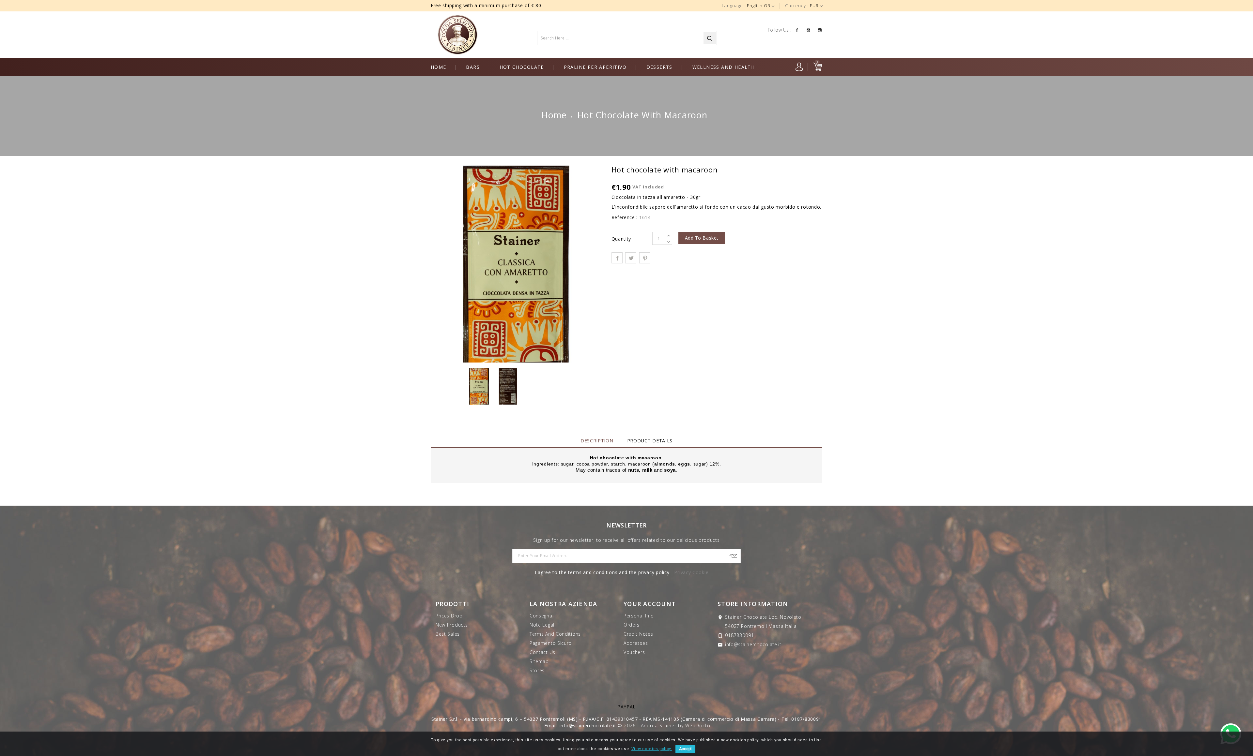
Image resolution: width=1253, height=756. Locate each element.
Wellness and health (723, 67)
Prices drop (449, 616)
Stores (537, 670)
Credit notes (638, 634)
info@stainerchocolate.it (753, 644)
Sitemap (539, 661)
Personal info (639, 616)
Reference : (624, 217)
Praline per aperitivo (595, 67)
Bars (473, 67)
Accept (685, 749)
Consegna (541, 616)
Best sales (448, 634)
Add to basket (702, 238)
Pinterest (645, 258)
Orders (632, 625)
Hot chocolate (522, 67)
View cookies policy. (651, 749)
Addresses (636, 643)
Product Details (650, 440)
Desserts (659, 67)
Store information (753, 604)
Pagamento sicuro (551, 643)
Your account (650, 604)
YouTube (808, 29)
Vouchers (634, 652)
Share (617, 258)
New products (452, 625)
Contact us (542, 652)
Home (438, 67)
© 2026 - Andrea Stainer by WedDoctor (665, 725)
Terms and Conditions (555, 634)
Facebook (797, 29)
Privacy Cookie (691, 572)
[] (710, 38)
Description (596, 440)
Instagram (820, 29)
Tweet (631, 258)
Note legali (543, 625)
